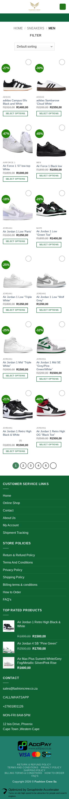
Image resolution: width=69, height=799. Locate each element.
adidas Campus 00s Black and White (15, 102)
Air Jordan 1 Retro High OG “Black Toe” (50, 433)
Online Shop (11, 503)
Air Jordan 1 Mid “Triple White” (17, 364)
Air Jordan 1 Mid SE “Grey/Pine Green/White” (48, 366)
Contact (8, 510)
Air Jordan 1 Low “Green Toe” (46, 233)
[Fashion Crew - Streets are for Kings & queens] (34, 6)
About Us (9, 518)
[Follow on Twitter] (34, 17)
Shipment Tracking (15, 532)
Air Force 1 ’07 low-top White (16, 167)
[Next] (53, 465)
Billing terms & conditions (20, 584)
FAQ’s (7, 599)
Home (18, 28)
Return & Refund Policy (19, 555)
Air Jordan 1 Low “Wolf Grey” (50, 299)
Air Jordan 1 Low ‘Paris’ (17, 231)
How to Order (12, 592)
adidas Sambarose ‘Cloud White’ (47, 102)
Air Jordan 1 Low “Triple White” (17, 299)
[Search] (55, 6)
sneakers (35, 28)
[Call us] (44, 17)
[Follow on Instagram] (29, 17)
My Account (11, 525)
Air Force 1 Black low (49, 166)
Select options (15, 113)
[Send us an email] (39, 17)
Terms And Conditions (18, 562)
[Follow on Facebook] (24, 17)
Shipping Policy (13, 577)
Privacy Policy (12, 570)
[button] (5, 6)
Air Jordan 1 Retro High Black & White (17, 433)
